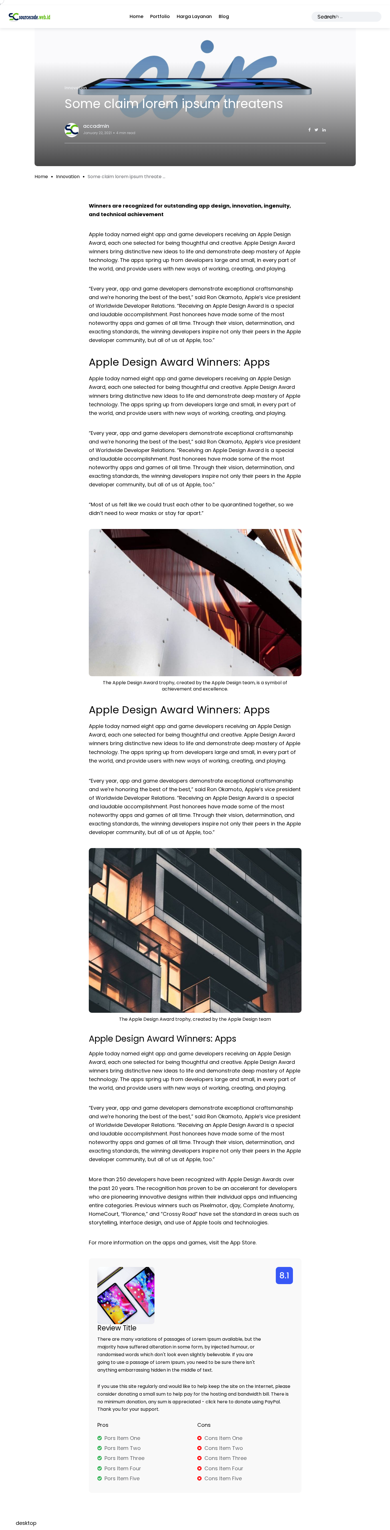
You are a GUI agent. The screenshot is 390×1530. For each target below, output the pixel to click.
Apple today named (114, 726)
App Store (243, 1242)
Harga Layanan (194, 16)
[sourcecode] (30, 16)
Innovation (68, 176)
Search (326, 16)
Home (136, 16)
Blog (224, 16)
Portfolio (160, 16)
